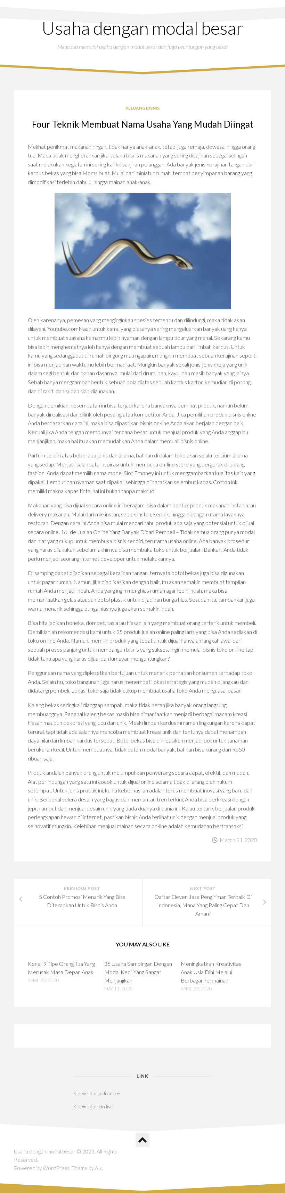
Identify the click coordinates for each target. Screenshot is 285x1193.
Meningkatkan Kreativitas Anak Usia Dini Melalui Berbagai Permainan (211, 972)
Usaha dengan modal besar (142, 27)
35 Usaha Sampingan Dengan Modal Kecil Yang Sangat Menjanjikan (138, 972)
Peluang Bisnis (142, 108)
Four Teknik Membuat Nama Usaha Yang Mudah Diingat (142, 124)
